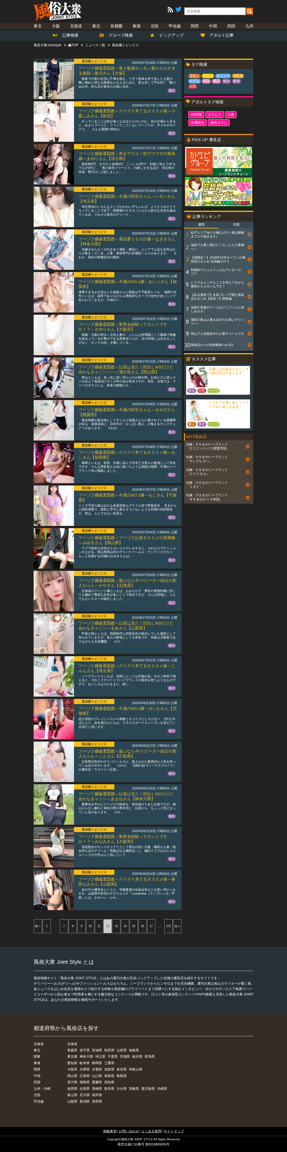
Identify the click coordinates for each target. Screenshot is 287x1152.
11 (99, 926)
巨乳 (192, 86)
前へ (38, 926)
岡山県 (72, 1076)
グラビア (214, 114)
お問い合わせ (129, 1131)
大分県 (122, 1088)
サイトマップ (174, 1131)
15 (133, 926)
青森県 (72, 1050)
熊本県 (109, 1088)
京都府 (97, 1069)
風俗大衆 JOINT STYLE (137, 1139)
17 (151, 926)
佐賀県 (85, 1088)
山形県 (122, 1050)
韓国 (206, 81)
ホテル (194, 81)
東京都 (72, 1056)
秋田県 (109, 1050)
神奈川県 (86, 1056)
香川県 (72, 1082)
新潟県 (85, 1101)
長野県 (97, 1101)
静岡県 (97, 1063)
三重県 (109, 1063)
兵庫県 (85, 1069)
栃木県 (137, 1056)
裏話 (216, 81)
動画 (236, 81)
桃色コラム (218, 122)
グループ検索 (118, 35)
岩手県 (85, 1050)
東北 (96, 26)
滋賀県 (109, 1069)
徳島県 (85, 1082)
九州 (249, 26)
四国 (231, 26)
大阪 (56, 26)
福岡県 (72, 1088)
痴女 (226, 81)
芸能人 (194, 76)
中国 (213, 26)
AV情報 (196, 114)
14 (125, 926)
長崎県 (97, 1088)
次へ (177, 926)
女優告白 (197, 122)
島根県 (122, 1076)
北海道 (76, 26)
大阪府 (72, 1069)
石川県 (85, 1095)
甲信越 (175, 26)
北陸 (154, 26)
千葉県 (113, 1056)
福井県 (97, 1095)
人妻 (230, 114)
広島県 (85, 1076)
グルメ (208, 76)
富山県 (72, 1095)
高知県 (109, 1082)
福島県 (134, 1050)
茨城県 (125, 1056)
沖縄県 (162, 1088)
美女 (172, 90)
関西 (195, 26)
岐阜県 (85, 1063)
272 (168, 926)
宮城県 (97, 1050)
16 (142, 926)
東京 (38, 26)
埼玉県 (100, 1056)
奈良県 (122, 1069)
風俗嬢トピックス (94, 61)
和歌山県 (135, 1069)
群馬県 (150, 1056)
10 (90, 926)
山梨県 (72, 1101)
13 (116, 926)
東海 (137, 26)
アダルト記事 (221, 35)
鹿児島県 (148, 1088)
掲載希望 (110, 1131)
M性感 (238, 76)
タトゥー (223, 76)
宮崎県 (134, 1088)
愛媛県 (97, 1082)
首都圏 (116, 26)
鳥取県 (109, 1076)
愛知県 (72, 1063)
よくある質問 (151, 1131)
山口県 (97, 1076)
